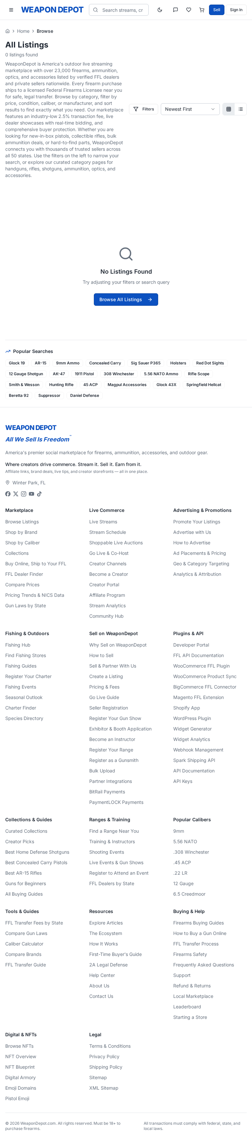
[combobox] (190, 109)
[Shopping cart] (202, 10)
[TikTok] (39, 493)
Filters (148, 109)
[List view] (240, 109)
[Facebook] (7, 493)
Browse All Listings (120, 299)
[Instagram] (23, 493)
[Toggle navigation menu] (11, 10)
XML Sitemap (103, 1088)
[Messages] (175, 10)
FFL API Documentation (198, 655)
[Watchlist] (189, 10)
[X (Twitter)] (15, 493)
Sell (216, 9)
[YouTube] (31, 493)
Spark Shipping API (194, 760)
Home (23, 31)
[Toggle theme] (160, 10)
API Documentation (194, 770)
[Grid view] (229, 109)
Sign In (236, 9)
